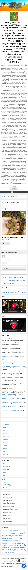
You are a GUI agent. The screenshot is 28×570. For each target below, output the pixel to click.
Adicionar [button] (6, 243)
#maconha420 (21, 533)
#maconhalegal (21, 538)
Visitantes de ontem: (7, 499)
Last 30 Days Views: (7, 502)
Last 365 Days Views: (7, 503)
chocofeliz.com (5, 362)
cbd (3, 547)
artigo (4, 463)
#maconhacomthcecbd (17, 535)
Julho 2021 (5, 448)
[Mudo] (22, 311)
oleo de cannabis (5, 550)
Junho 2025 (5, 426)
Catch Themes (17, 567)
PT (3, 471)
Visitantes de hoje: (7, 496)
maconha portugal (17, 549)
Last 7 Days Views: (7, 500)
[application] (14, 306)
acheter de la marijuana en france (17, 366)
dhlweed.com (4, 351)
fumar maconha (15, 547)
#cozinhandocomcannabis (6, 533)
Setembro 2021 (6, 445)
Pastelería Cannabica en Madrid (15, 362)
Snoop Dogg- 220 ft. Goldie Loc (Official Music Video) (14, 280)
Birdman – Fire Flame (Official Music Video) (12, 282)
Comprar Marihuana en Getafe (15, 402)
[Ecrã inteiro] (24, 311)
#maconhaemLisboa (6, 538)
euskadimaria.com (5, 347)
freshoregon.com (5, 398)
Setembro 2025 (6, 424)
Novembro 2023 (6, 433)
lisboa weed (4, 549)
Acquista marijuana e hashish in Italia (17, 338)
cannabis (21, 544)
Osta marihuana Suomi (14, 387)
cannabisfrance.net (6, 366)
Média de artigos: (6, 518)
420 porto (4, 545)
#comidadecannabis (14, 530)
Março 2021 (5, 454)
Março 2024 (5, 430)
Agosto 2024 (5, 429)
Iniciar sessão (6, 482)
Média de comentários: (8, 520)
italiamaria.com (5, 338)
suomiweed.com (5, 387)
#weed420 (12, 542)
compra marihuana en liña (14, 406)
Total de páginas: (6, 512)
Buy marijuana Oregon (14, 398)
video (4, 475)
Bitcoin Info (5, 464)
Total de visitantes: (7, 506)
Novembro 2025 (6, 423)
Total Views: (5, 505)
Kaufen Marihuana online (14, 410)
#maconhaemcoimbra (16, 536)
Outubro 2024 (5, 427)
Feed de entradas (6, 484)
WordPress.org (6, 487)
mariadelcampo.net (6, 377)
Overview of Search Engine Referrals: (11, 509)
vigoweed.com (5, 406)
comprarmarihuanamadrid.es (8, 356)
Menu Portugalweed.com (8, 468)
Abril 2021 (5, 453)
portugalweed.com (5, 383)
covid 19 (10, 547)
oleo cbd (23, 549)
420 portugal (8, 545)
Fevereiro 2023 (6, 436)
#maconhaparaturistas (17, 540)
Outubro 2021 (5, 444)
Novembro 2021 (6, 442)
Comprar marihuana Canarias (17, 371)
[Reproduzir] (3, 311)
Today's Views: (6, 494)
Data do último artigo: (7, 523)
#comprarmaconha (6, 532)
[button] (24, 566)
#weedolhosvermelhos (6, 543)
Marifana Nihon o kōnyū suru (8, 394)
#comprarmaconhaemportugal (18, 532)
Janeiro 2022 (5, 439)
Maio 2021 (5, 451)
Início (3, 196)
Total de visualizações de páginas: (10, 508)
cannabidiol (14, 545)
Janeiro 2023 (5, 438)
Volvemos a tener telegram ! (9, 276)
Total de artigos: (6, 511)
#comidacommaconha (6, 530)
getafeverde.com (5, 402)
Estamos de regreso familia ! (9, 283)
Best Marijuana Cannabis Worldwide (15, 351)
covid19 (6, 547)
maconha (10, 549)
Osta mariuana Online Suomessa (15, 342)
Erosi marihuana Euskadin (15, 347)
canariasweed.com (6, 371)
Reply (4, 263)
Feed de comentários (7, 485)
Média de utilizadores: (7, 521)
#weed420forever (19, 541)
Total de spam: (6, 515)
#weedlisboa (24, 541)
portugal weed (19, 550)
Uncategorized (6, 474)
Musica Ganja (6, 469)
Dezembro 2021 (6, 441)
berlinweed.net (5, 410)
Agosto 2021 (5, 447)
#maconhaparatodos (7, 540)
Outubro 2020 (5, 456)
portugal (14, 550)
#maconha (14, 533)
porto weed (10, 550)
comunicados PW (6, 466)
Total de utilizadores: (7, 517)
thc (22, 550)
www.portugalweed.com (10, 552)
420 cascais (13, 543)
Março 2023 (5, 435)
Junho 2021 (5, 450)
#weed (8, 542)
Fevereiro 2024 (6, 432)
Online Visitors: (6, 493)
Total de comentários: (7, 514)
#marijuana (4, 542)
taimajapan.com (5, 391)
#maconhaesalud (14, 538)
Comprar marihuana (15, 377)
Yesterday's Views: (7, 497)
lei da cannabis (21, 547)
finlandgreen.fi (5, 342)
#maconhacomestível (6, 535)
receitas (4, 472)
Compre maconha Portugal (15, 383)
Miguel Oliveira (9, 256)
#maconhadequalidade (7, 537)
